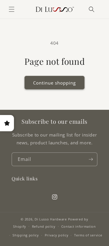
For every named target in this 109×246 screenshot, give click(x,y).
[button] (11, 9)
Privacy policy (57, 235)
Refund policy (44, 226)
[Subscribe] (90, 159)
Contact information (78, 226)
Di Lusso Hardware (51, 219)
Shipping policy (25, 235)
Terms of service (88, 235)
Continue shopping (54, 83)
